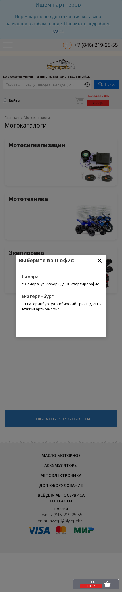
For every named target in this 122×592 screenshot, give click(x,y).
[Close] (100, 261)
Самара (30, 276)
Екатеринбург (38, 296)
